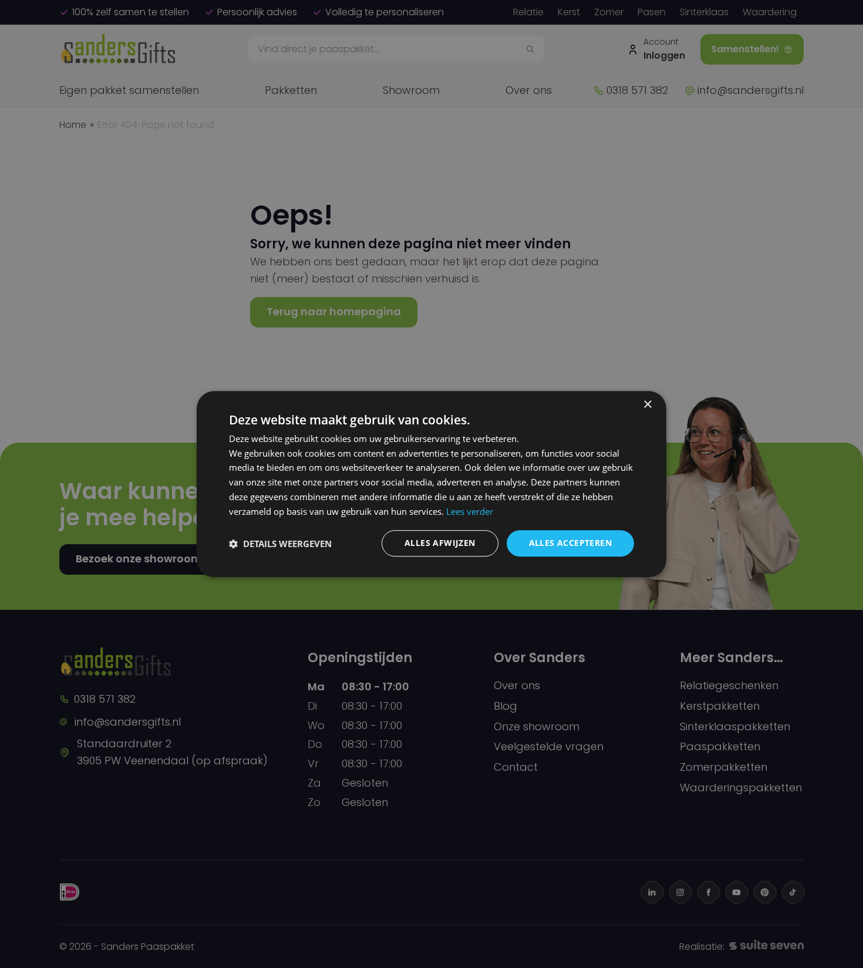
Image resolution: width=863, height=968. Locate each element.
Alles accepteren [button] (570, 543)
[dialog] (431, 484)
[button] (280, 543)
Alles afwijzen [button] (440, 543)
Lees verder (469, 511)
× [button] (647, 404)
